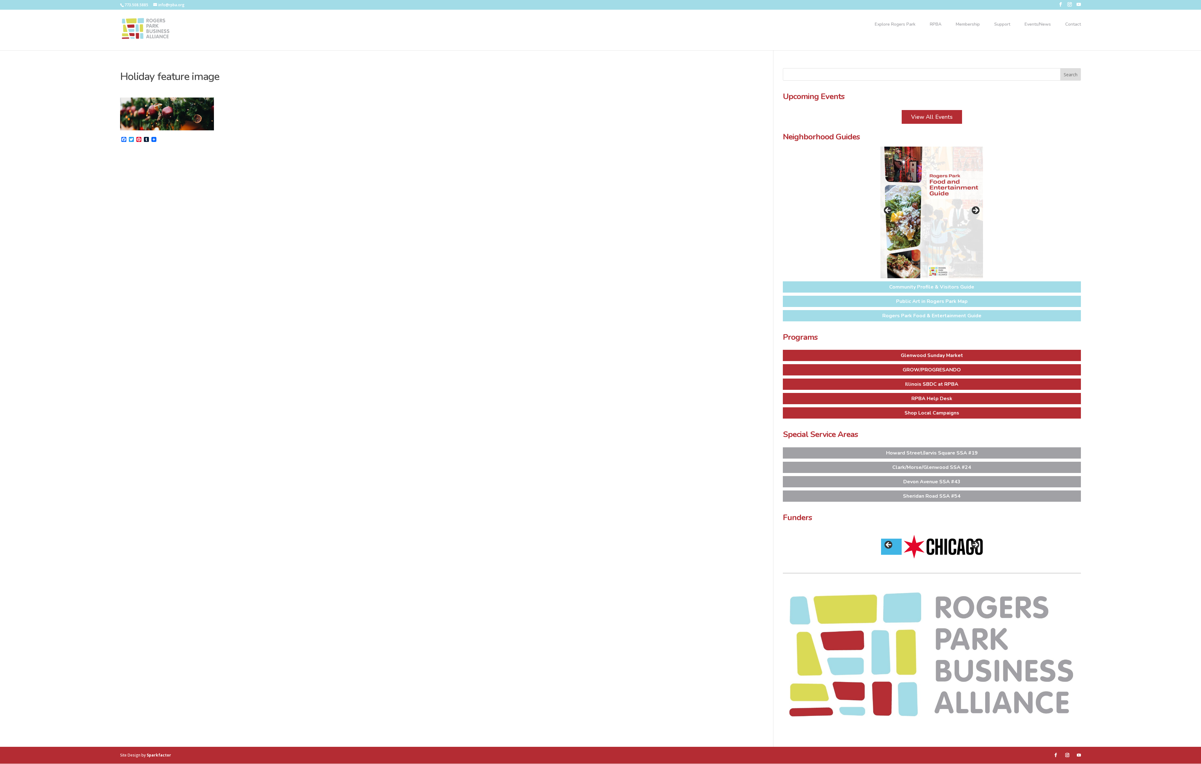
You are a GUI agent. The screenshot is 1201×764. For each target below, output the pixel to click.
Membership (968, 24)
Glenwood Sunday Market (932, 355)
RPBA (935, 24)
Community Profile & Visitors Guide (931, 287)
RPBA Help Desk (931, 398)
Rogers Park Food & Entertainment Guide (931, 315)
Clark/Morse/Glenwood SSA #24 (931, 467)
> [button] (975, 210)
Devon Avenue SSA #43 (931, 481)
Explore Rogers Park (895, 24)
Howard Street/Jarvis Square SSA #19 (932, 453)
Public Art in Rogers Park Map (932, 301)
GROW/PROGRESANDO (932, 369)
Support (1002, 24)
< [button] (888, 210)
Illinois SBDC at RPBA (931, 384)
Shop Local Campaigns (932, 413)
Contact (1073, 24)
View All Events (932, 117)
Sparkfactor (159, 755)
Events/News (1038, 24)
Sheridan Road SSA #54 (931, 496)
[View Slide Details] (931, 212)
